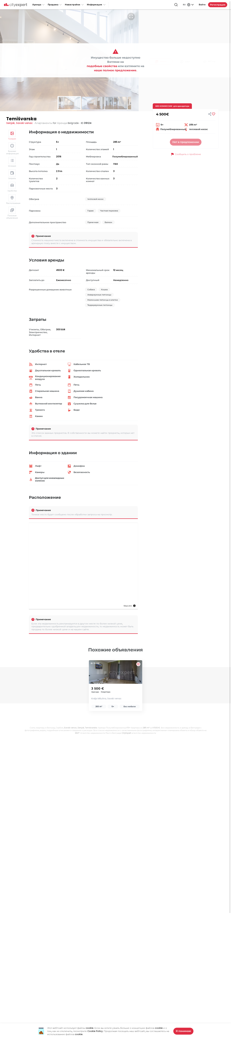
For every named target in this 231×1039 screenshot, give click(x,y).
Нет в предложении (185, 142)
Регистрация (217, 4)
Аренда (36, 4)
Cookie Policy (95, 1031)
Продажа (53, 4)
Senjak (10, 123)
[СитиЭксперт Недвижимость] (15, 5)
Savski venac (24, 123)
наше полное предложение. (115, 70)
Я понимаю (183, 1031)
